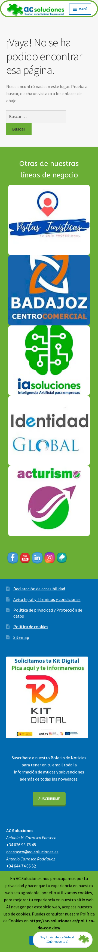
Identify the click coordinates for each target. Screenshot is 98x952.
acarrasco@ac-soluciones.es (32, 851)
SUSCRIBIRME (49, 798)
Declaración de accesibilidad (39, 588)
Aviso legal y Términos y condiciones (47, 599)
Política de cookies (30, 626)
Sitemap (21, 637)
